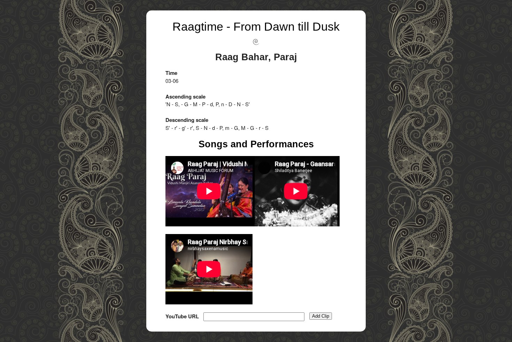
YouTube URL (182, 316)
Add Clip (320, 316)
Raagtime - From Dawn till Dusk (256, 26)
